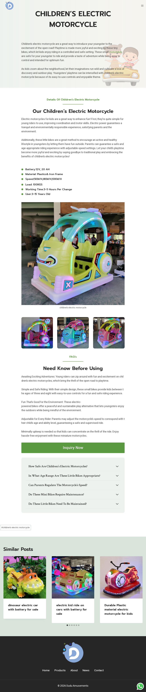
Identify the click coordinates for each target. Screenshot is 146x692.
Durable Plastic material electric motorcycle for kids (119, 609)
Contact (99, 670)
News (86, 670)
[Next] (137, 590)
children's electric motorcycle (15, 527)
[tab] (67, 625)
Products (60, 670)
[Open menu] (142, 5)
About (74, 670)
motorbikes (115, 52)
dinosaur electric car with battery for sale (23, 607)
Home (46, 670)
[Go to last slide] (9, 590)
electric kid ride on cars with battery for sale (71, 609)
